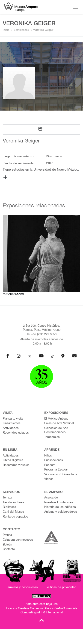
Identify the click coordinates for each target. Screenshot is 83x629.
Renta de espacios (15, 516)
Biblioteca (9, 507)
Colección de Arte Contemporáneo (56, 430)
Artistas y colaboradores (60, 512)
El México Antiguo (56, 418)
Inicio (6, 29)
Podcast (49, 465)
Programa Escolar (56, 469)
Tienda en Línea (13, 502)
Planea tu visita (13, 418)
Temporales (52, 437)
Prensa (7, 535)
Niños (48, 455)
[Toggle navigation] (74, 6)
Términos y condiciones (22, 587)
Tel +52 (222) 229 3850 (41, 334)
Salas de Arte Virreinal (59, 423)
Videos (48, 479)
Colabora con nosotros (18, 540)
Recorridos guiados (16, 432)
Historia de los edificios (60, 507)
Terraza (7, 497)
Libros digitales (13, 460)
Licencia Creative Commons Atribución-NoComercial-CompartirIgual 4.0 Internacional (41, 611)
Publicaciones (53, 460)
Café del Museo (13, 512)
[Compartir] (40, 129)
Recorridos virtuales (16, 465)
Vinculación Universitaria (60, 474)
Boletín (7, 544)
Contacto (9, 549)
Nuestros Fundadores (58, 502)
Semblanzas (21, 29)
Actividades (11, 428)
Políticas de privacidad (60, 587)
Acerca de (51, 497)
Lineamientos (12, 423)
